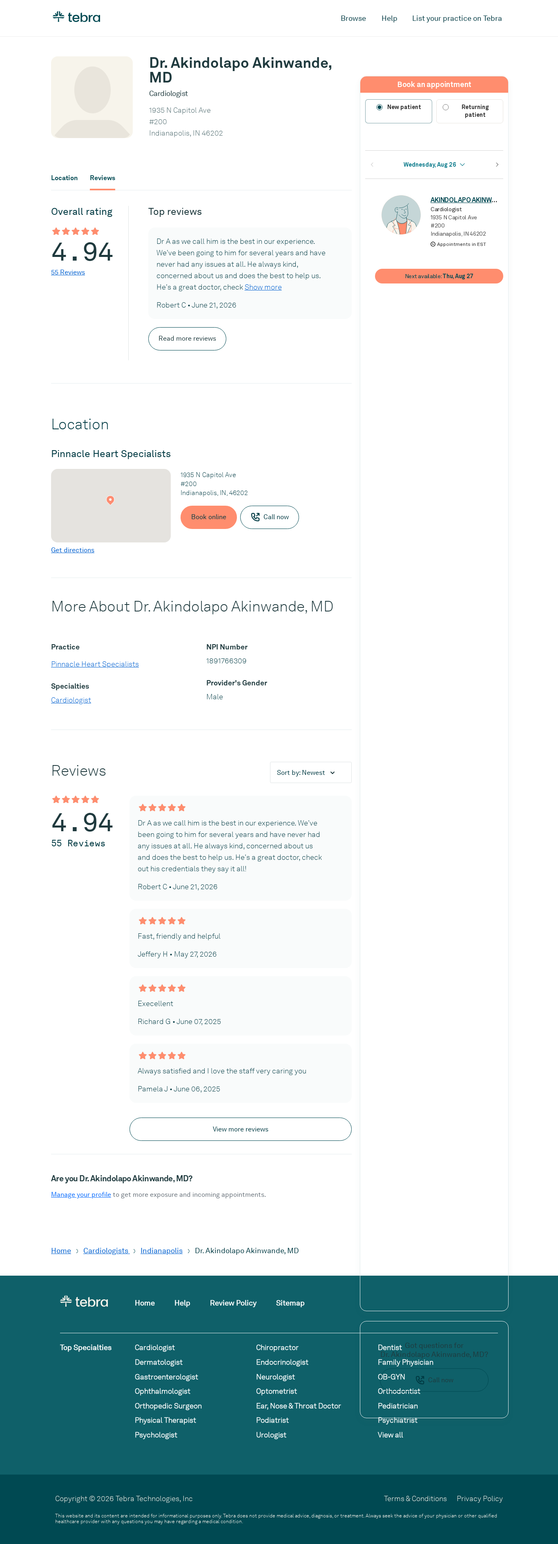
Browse (353, 18)
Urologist (271, 1434)
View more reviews (240, 1129)
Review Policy (233, 1303)
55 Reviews (68, 272)
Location (64, 178)
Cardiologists (106, 1250)
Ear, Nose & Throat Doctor (298, 1405)
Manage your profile (81, 1194)
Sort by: (301, 772)
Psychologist (156, 1434)
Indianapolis (162, 1250)
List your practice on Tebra (457, 18)
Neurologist (275, 1376)
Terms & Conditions (415, 1498)
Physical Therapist (165, 1420)
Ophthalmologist (162, 1391)
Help (389, 18)
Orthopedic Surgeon (168, 1405)
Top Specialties (86, 1347)
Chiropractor (277, 1347)
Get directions (72, 550)
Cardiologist (71, 700)
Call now (440, 1380)
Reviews (102, 178)
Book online (208, 517)
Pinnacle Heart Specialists (95, 664)
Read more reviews (187, 338)
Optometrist (276, 1391)
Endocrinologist (282, 1362)
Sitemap (290, 1303)
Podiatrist (272, 1420)
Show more (263, 287)
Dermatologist (159, 1362)
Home (61, 1250)
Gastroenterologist (166, 1376)
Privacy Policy (480, 1498)
